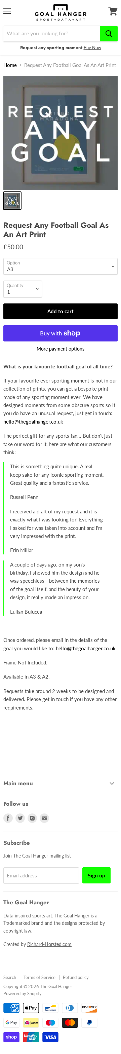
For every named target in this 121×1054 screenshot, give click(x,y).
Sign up (96, 875)
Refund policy (76, 977)
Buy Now (92, 47)
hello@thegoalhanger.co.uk (33, 422)
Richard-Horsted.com (49, 944)
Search (9, 977)
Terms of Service (39, 977)
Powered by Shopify (22, 993)
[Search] (109, 33)
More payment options (60, 349)
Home (10, 65)
